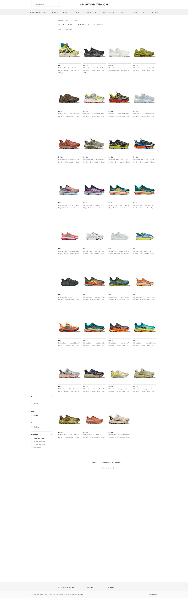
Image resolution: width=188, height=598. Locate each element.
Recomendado (39, 439)
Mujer (36, 403)
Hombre (36, 401)
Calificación (37, 447)
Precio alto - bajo (39, 441)
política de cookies (77, 594)
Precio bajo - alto (39, 444)
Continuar (153, 594)
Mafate (36, 427)
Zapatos (60, 20)
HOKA (36, 415)
